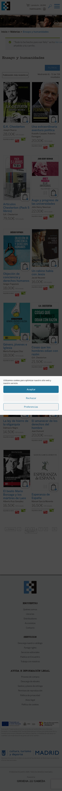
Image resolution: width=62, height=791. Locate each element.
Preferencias (31, 406)
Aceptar (31, 389)
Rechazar (31, 398)
